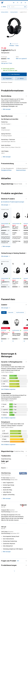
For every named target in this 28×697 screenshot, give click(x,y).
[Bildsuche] (25, 6)
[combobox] (4, 467)
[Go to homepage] (2, 2)
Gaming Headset (14, 12)
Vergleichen (8, 78)
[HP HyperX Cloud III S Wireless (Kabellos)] (16, 219)
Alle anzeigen (4, 205)
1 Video (17, 45)
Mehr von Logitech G (21, 57)
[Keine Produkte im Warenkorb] (25, 2)
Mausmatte (3, 330)
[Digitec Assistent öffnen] (21, 2)
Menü (4, 6)
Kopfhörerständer (16, 330)
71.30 (3, 48)
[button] (14, 69)
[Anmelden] (17, 2)
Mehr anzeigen (7, 109)
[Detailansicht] (14, 381)
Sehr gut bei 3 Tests (6, 62)
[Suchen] (9, 7)
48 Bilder (11, 45)
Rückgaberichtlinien (6, 170)
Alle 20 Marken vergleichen (8, 389)
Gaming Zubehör (4, 12)
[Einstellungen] (13, 2)
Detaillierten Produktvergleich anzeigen (13, 202)
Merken (22, 78)
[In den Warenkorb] (2, 341)
